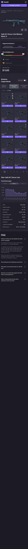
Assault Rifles (9, 10)
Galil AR (14, 10)
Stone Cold (20, 10)
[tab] (5, 183)
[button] (14, 59)
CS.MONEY (3, 10)
